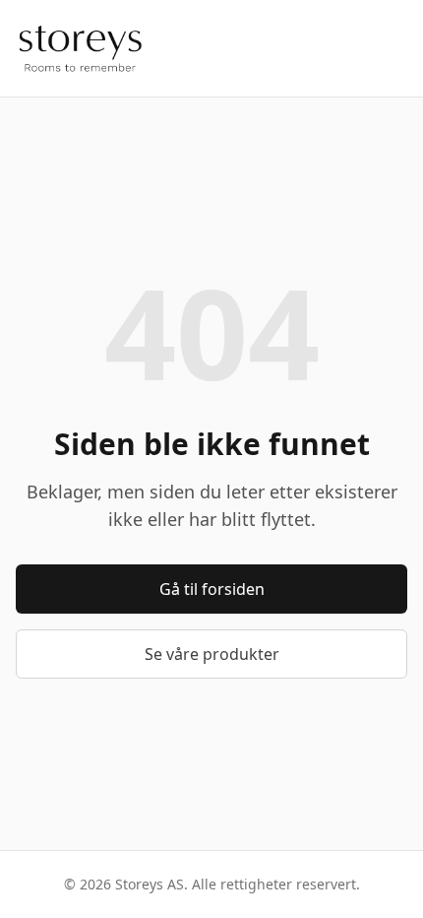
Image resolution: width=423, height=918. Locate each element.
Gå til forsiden (212, 589)
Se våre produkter (212, 654)
